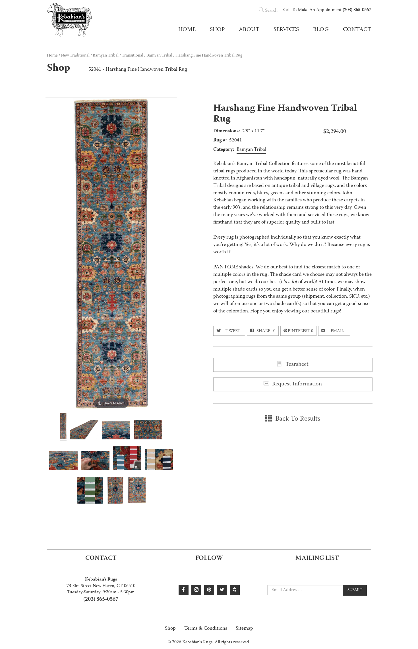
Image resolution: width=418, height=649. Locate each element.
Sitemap (244, 629)
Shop (170, 629)
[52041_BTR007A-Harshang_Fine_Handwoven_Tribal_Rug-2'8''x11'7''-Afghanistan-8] (90, 491)
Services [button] (286, 30)
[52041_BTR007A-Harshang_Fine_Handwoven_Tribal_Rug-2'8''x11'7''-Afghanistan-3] (116, 431)
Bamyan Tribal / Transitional (118, 56)
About (249, 30)
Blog (321, 30)
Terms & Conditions (205, 629)
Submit (354, 590)
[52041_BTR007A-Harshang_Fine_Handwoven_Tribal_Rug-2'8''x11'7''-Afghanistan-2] (84, 430)
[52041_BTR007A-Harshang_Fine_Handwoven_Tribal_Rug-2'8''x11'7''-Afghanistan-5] (63, 461)
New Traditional (75, 56)
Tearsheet (296, 364)
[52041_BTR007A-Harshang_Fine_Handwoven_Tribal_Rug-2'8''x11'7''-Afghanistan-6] (95, 461)
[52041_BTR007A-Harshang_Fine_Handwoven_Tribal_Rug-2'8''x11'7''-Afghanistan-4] (148, 430)
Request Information (296, 384)
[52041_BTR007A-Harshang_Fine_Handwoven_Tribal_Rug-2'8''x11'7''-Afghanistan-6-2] (127, 459)
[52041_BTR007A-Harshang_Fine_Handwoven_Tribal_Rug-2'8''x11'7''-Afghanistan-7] (159, 460)
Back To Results (297, 419)
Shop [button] (217, 30)
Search (271, 10)
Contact (357, 30)
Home (187, 30)
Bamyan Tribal (159, 56)
